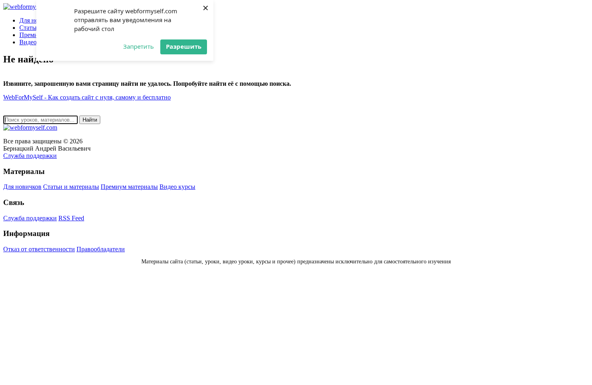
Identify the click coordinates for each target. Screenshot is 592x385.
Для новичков (22, 186)
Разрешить (183, 46)
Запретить (138, 46)
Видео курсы (177, 186)
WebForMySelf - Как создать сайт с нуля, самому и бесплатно (87, 97)
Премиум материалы (129, 186)
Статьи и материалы (71, 186)
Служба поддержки (30, 155)
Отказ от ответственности (39, 249)
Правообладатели (101, 249)
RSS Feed (71, 218)
